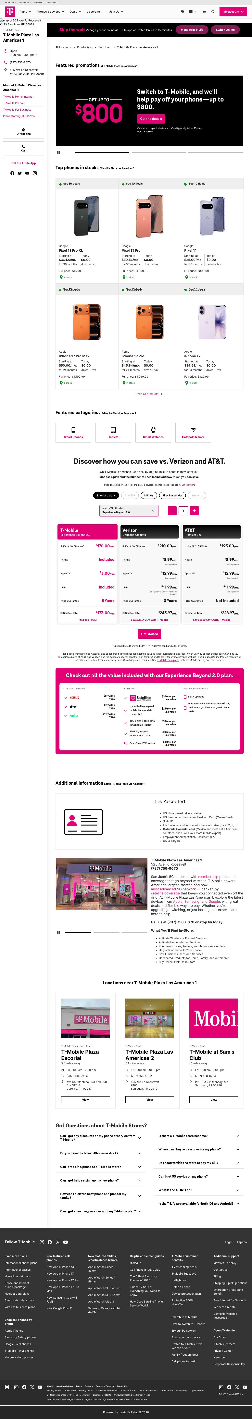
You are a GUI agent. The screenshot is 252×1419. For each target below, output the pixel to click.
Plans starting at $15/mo (19, 116)
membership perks (213, 877)
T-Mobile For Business (17, 109)
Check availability (152, 116)
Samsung (191, 901)
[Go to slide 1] (77, 153)
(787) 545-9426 (77, 1075)
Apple (178, 901)
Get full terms (144, 132)
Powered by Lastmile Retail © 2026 (126, 1412)
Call (23, 148)
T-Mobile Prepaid (14, 103)
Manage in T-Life (192, 29)
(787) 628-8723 (205, 1075)
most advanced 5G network (173, 889)
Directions (24, 131)
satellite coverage (165, 893)
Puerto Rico (84, 47)
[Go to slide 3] (189, 153)
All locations (63, 47)
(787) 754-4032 (141, 1075)
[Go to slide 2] (133, 153)
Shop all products (150, 394)
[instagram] (34, 173)
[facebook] (12, 173)
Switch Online (225, 29)
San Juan (104, 47)
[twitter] (20, 173)
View (85, 1099)
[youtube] (27, 173)
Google (214, 901)
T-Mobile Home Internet (18, 96)
